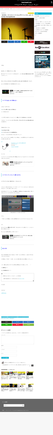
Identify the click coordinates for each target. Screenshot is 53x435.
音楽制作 (12, 318)
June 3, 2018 (21, 278)
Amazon (12, 146)
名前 (2, 345)
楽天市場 (16, 146)
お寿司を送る (3, 293)
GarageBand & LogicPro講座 (18, 5)
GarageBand (4, 318)
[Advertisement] (17, 53)
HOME (3, 410)
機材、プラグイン (36, 5)
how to (9, 318)
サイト (2, 353)
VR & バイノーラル (30, 5)
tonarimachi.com (26, 2)
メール (2, 349)
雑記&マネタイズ (25, 5)
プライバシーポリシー (9, 410)
